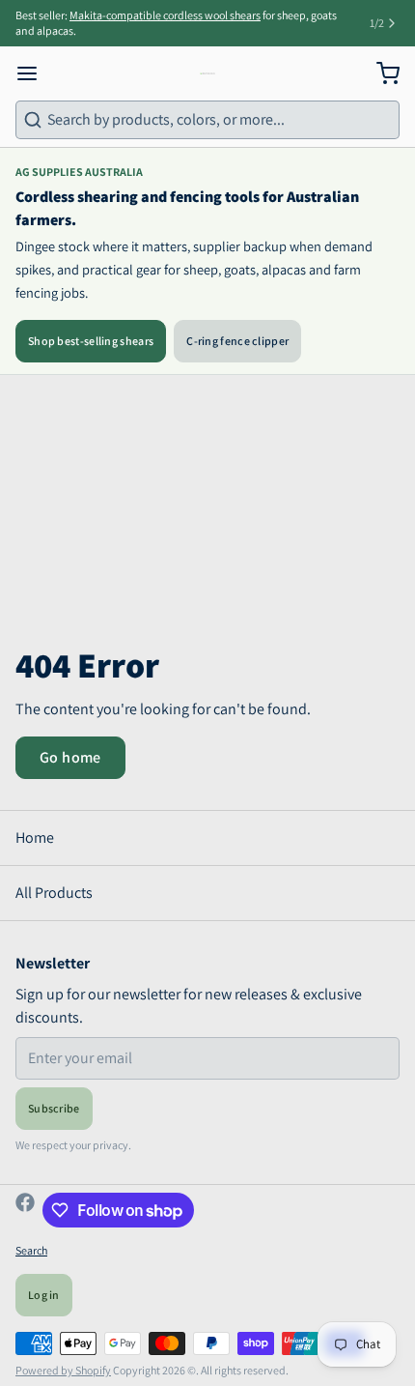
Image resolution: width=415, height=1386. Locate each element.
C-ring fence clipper (237, 340)
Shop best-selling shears (90, 340)
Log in (44, 1294)
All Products (54, 892)
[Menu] (34, 73)
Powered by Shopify (63, 1370)
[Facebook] (25, 1210)
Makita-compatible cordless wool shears (165, 15)
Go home (70, 757)
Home (34, 837)
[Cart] (380, 73)
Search (31, 1250)
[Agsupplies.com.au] (207, 73)
